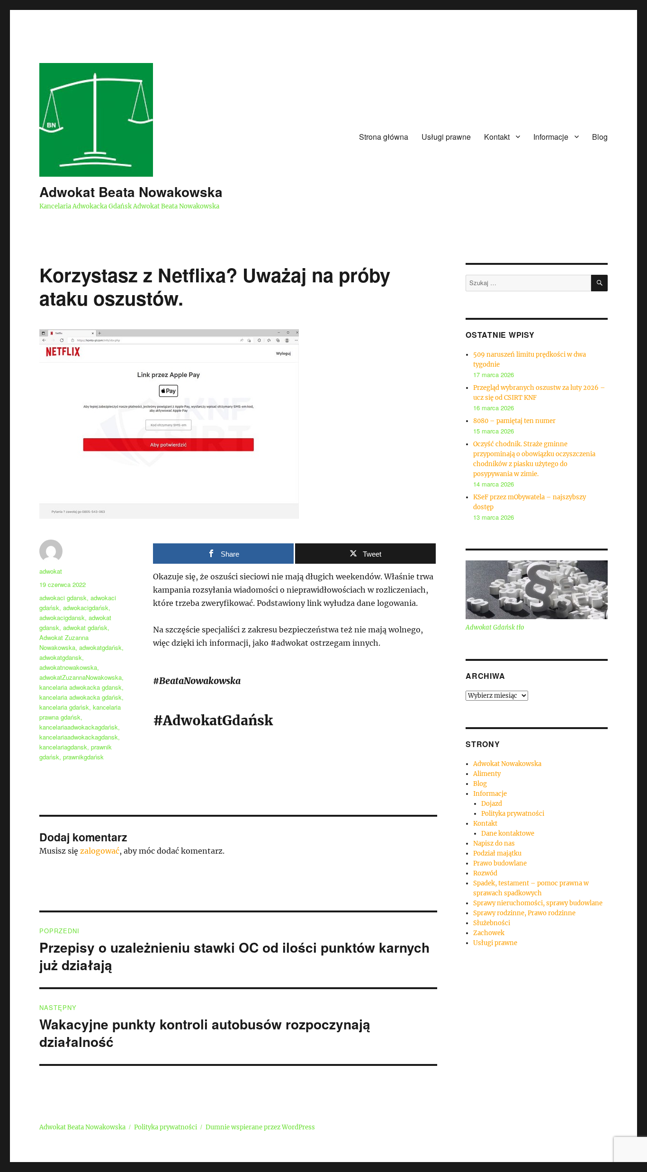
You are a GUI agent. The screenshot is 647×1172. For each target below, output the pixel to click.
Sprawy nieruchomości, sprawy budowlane (537, 903)
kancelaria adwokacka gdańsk (80, 697)
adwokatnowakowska (68, 667)
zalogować (99, 851)
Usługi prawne (446, 136)
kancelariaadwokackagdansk (78, 736)
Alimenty (487, 774)
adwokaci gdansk (63, 597)
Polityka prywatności (512, 814)
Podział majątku (497, 853)
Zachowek (488, 933)
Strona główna (383, 136)
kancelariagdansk (63, 746)
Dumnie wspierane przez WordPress (260, 1127)
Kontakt (497, 136)
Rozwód (485, 873)
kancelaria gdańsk (64, 707)
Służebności (491, 923)
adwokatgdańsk (100, 647)
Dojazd (491, 804)
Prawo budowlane (500, 863)
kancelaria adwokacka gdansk (80, 687)
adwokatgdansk (60, 657)
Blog (600, 136)
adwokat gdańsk (85, 627)
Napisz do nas (494, 843)
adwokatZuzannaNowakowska (80, 677)
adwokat (50, 571)
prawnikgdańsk (83, 756)
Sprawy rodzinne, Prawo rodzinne (524, 913)
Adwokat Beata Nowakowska (131, 191)
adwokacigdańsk (85, 607)
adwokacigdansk (62, 617)
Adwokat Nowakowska (507, 764)
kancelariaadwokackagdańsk (78, 726)
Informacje (550, 136)
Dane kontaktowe (507, 833)
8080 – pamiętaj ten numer (514, 421)
